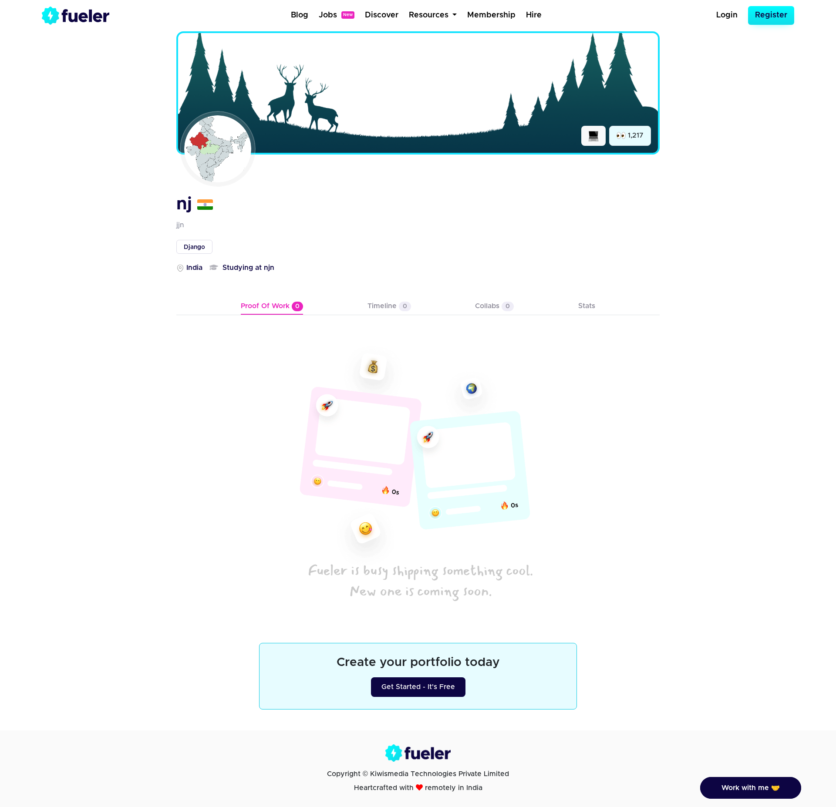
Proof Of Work (270, 306)
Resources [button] (430, 15)
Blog (299, 15)
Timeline (387, 306)
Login (727, 15)
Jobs (336, 15)
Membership (491, 15)
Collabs (492, 306)
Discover (381, 15)
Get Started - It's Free (418, 686)
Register (771, 15)
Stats (586, 306)
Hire (534, 15)
